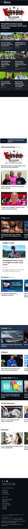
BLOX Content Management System (13, 524)
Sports (5, 352)
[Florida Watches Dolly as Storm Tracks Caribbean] (12, 337)
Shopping (3, 140)
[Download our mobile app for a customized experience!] (12, 286)
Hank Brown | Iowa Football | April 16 (16, 140)
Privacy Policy (10, 521)
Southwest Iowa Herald (13, 514)
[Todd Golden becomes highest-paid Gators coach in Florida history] (12, 361)
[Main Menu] (2, 2)
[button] (14, 484)
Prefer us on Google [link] (8, 484)
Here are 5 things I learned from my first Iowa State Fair (6, 44)
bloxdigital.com (4, 525)
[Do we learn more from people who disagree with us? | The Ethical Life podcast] (12, 386)
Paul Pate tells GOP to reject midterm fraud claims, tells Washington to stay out (11, 236)
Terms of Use (4, 521)
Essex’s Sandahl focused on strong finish (5, 83)
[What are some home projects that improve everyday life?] (12, 412)
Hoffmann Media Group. (18, 519)
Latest (7, 328)
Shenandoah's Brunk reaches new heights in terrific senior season (13, 263)
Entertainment (8, 403)
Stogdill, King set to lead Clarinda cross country (20, 44)
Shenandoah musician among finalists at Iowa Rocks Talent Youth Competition (13, 26)
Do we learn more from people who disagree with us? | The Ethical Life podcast (10, 396)
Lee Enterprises (5, 517)
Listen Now (10, 378)
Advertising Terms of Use (19, 521)
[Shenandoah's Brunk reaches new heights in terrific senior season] (14, 251)
